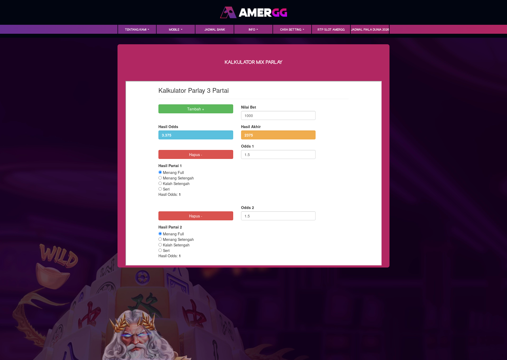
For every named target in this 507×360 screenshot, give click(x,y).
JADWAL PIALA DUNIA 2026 (370, 30)
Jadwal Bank (214, 30)
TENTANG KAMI (136, 30)
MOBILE (174, 30)
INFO (252, 30)
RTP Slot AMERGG (331, 30)
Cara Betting (291, 30)
